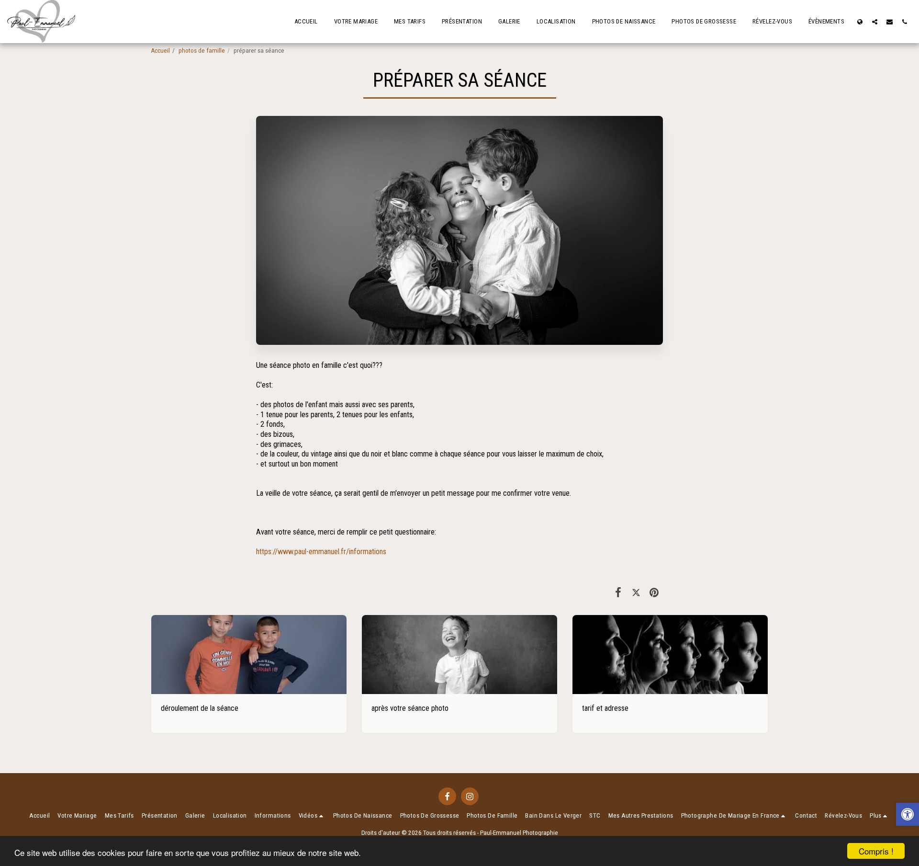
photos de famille (202, 50)
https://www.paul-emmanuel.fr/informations (321, 551)
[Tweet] (636, 592)
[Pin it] (654, 592)
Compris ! (876, 851)
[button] (875, 21)
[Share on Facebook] (618, 592)
